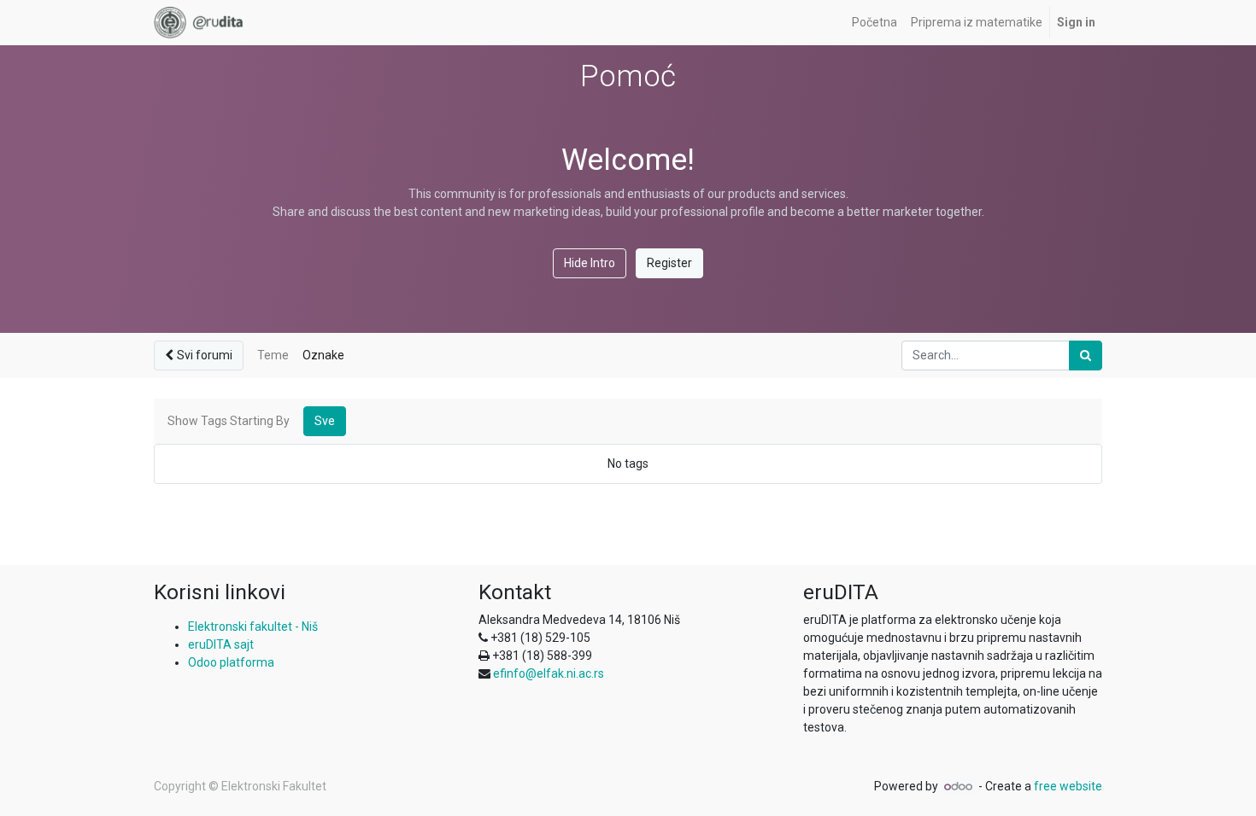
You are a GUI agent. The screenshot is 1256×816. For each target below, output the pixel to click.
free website (1068, 786)
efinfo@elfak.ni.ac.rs (548, 673)
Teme (273, 355)
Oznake (323, 355)
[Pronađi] (1085, 355)
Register (669, 263)
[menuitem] (874, 22)
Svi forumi (204, 355)
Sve (324, 421)
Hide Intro (589, 263)
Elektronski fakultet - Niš (253, 626)
